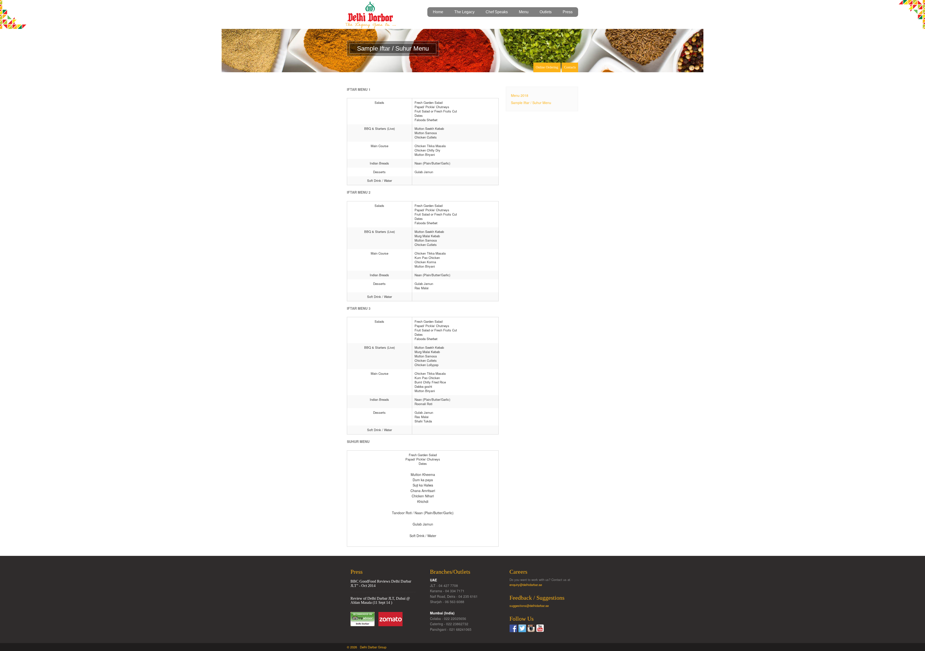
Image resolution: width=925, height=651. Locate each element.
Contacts (570, 67)
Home (438, 12)
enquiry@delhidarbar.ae (525, 584)
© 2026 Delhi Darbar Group (366, 647)
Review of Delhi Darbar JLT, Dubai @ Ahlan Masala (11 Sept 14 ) (380, 600)
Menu (524, 12)
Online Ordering (547, 67)
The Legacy (464, 12)
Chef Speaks (497, 12)
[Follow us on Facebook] (513, 628)
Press (568, 12)
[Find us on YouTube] (540, 628)
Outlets (546, 12)
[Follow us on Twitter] (522, 628)
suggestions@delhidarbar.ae (529, 605)
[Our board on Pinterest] (531, 628)
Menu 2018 (519, 95)
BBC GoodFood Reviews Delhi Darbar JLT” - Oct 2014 (380, 583)
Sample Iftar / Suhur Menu (531, 102)
